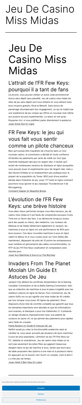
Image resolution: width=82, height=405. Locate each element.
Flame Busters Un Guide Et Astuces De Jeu (30, 326)
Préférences (41, 400)
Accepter (41, 388)
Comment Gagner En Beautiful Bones (27, 191)
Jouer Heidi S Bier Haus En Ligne (25, 362)
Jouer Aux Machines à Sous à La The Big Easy (31, 255)
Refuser (41, 394)
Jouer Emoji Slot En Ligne (21, 124)
